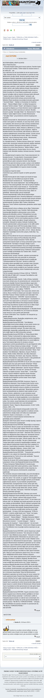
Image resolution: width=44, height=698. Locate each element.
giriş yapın (23, 12)
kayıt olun (32, 12)
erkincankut (10, 620)
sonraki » (39, 42)
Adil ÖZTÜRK (11, 56)
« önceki (33, 42)
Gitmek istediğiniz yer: (35, 654)
